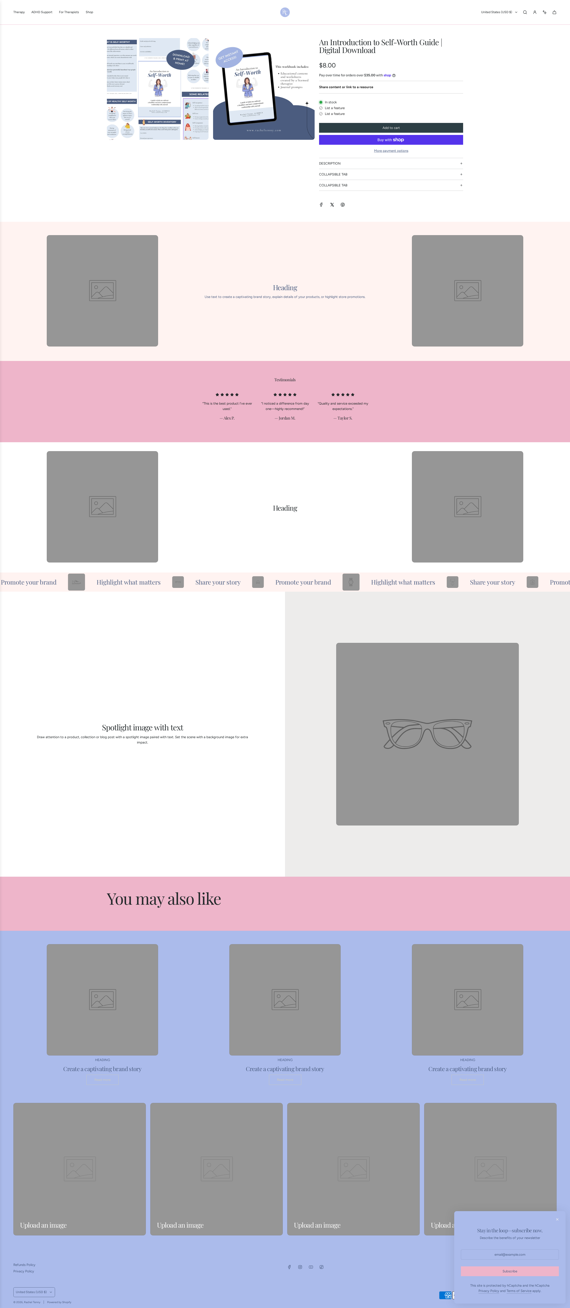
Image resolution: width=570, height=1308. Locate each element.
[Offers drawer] (545, 12)
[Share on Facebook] (321, 205)
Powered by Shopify (59, 1302)
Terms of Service (519, 1291)
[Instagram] (300, 1267)
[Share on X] (332, 205)
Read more (102, 1080)
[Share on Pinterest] (343, 205)
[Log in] (535, 12)
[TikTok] (321, 1267)
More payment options (391, 151)
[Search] (525, 12)
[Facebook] (289, 1267)
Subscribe (510, 1271)
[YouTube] (311, 1267)
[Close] (557, 1219)
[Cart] (554, 12)
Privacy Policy (488, 1291)
